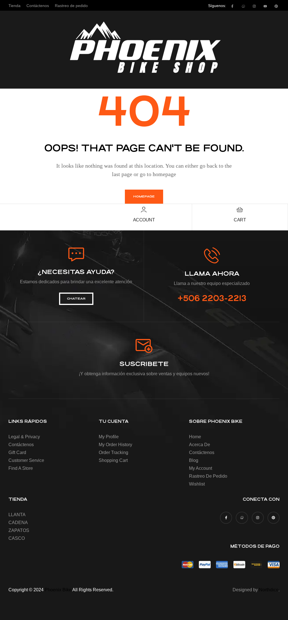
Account (144, 219)
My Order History (115, 444)
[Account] (144, 209)
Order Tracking (113, 452)
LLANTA (17, 514)
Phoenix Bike (58, 589)
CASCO (16, 538)
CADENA (18, 522)
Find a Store (20, 468)
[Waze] (243, 6)
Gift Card (17, 452)
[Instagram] (254, 6)
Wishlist (197, 484)
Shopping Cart (113, 460)
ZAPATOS (18, 530)
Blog (193, 460)
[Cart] (240, 209)
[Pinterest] (276, 6)
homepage (144, 196)
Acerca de (199, 444)
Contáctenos (21, 444)
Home (195, 436)
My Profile (109, 436)
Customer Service (26, 460)
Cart (240, 219)
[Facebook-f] (232, 6)
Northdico (268, 589)
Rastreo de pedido (208, 476)
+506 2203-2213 (211, 298)
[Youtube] (265, 6)
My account (200, 468)
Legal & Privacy (24, 436)
